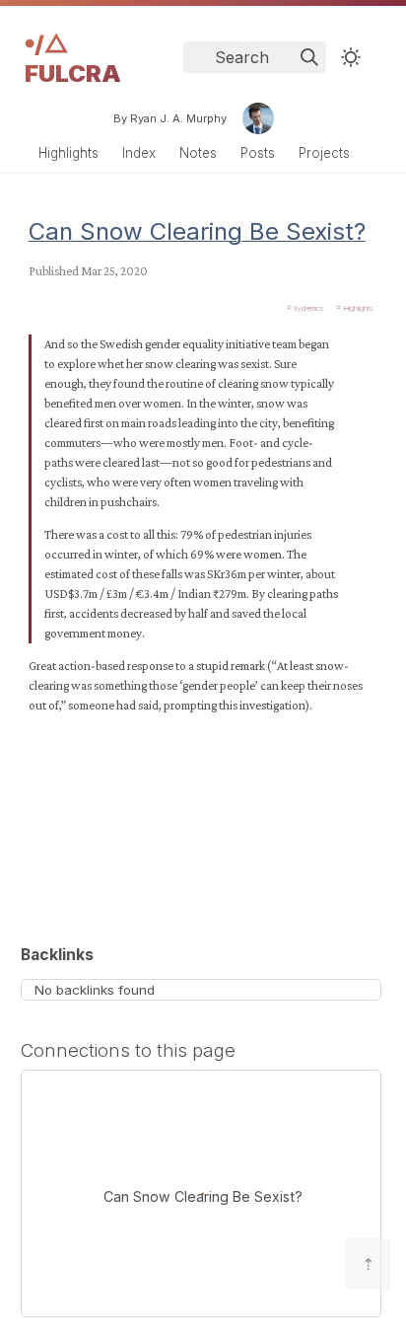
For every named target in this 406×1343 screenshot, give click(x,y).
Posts (257, 153)
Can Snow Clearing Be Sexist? (197, 231)
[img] (309, 57)
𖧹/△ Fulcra (73, 59)
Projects (324, 153)
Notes (198, 153)
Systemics (308, 307)
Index (139, 153)
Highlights (68, 153)
